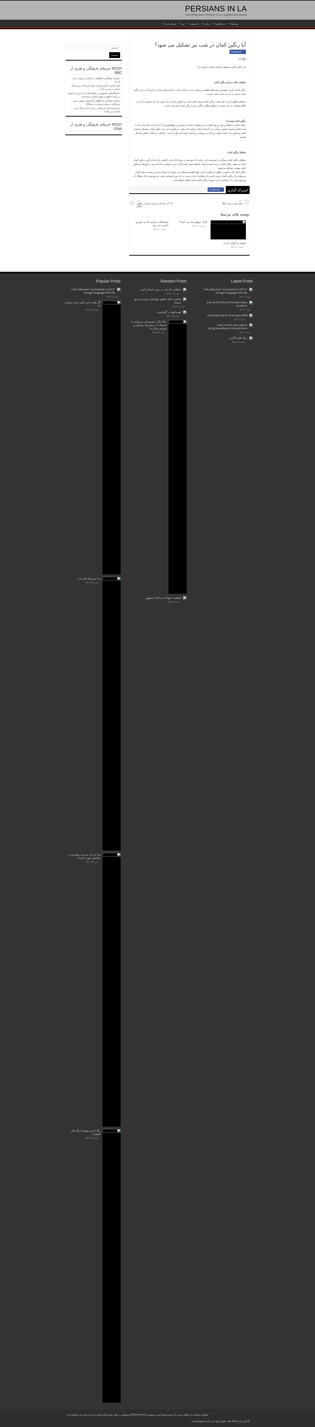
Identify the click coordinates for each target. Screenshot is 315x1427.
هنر (183, 24)
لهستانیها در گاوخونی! (168, 312)
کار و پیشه (194, 24)
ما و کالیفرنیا (220, 24)
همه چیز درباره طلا (232, 202)
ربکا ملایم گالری (238, 338)
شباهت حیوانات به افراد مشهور (163, 597)
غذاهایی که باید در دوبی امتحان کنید (161, 289)
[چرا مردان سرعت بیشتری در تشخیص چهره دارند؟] (111, 990)
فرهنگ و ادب (170, 24)
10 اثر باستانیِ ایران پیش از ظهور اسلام (155, 203)
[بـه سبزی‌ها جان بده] (111, 714)
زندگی (207, 24)
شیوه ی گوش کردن (234, 243)
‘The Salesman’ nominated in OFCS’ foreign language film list (225, 291)
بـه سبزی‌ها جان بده (89, 578)
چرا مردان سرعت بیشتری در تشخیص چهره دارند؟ (84, 856)
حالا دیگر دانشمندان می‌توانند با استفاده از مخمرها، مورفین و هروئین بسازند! (149, 325)
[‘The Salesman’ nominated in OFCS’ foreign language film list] (119, 289)
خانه (245, 23)
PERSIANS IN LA (216, 8)
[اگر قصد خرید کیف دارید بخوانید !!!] (111, 437)
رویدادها (234, 24)
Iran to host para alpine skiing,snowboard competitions (227, 326)
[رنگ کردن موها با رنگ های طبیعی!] (111, 1266)
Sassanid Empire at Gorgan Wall (227, 315)
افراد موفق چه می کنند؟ (193, 222)
